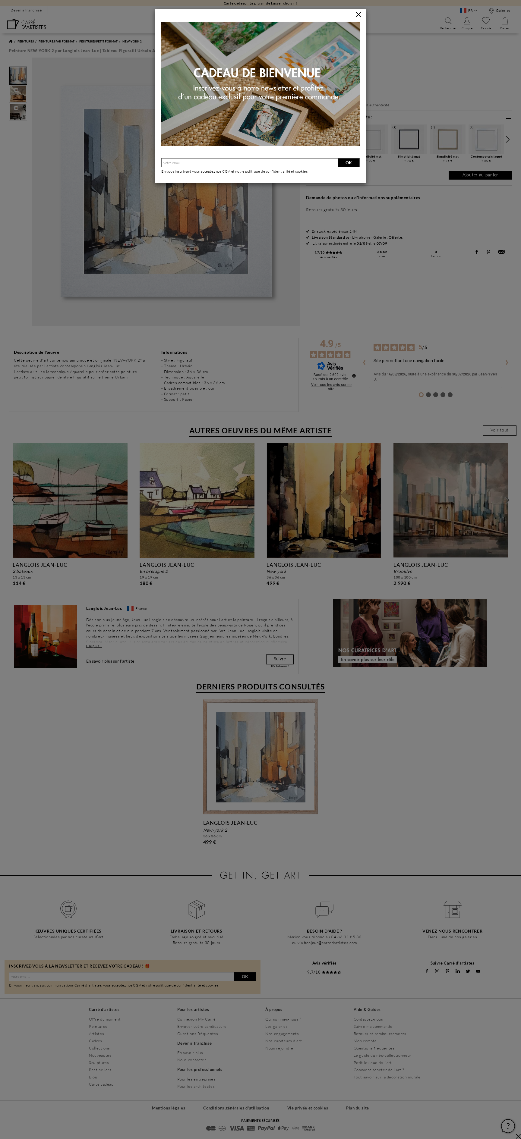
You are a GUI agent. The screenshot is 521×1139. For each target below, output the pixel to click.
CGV (226, 171)
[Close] (358, 14)
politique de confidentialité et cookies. (276, 171)
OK (349, 162)
